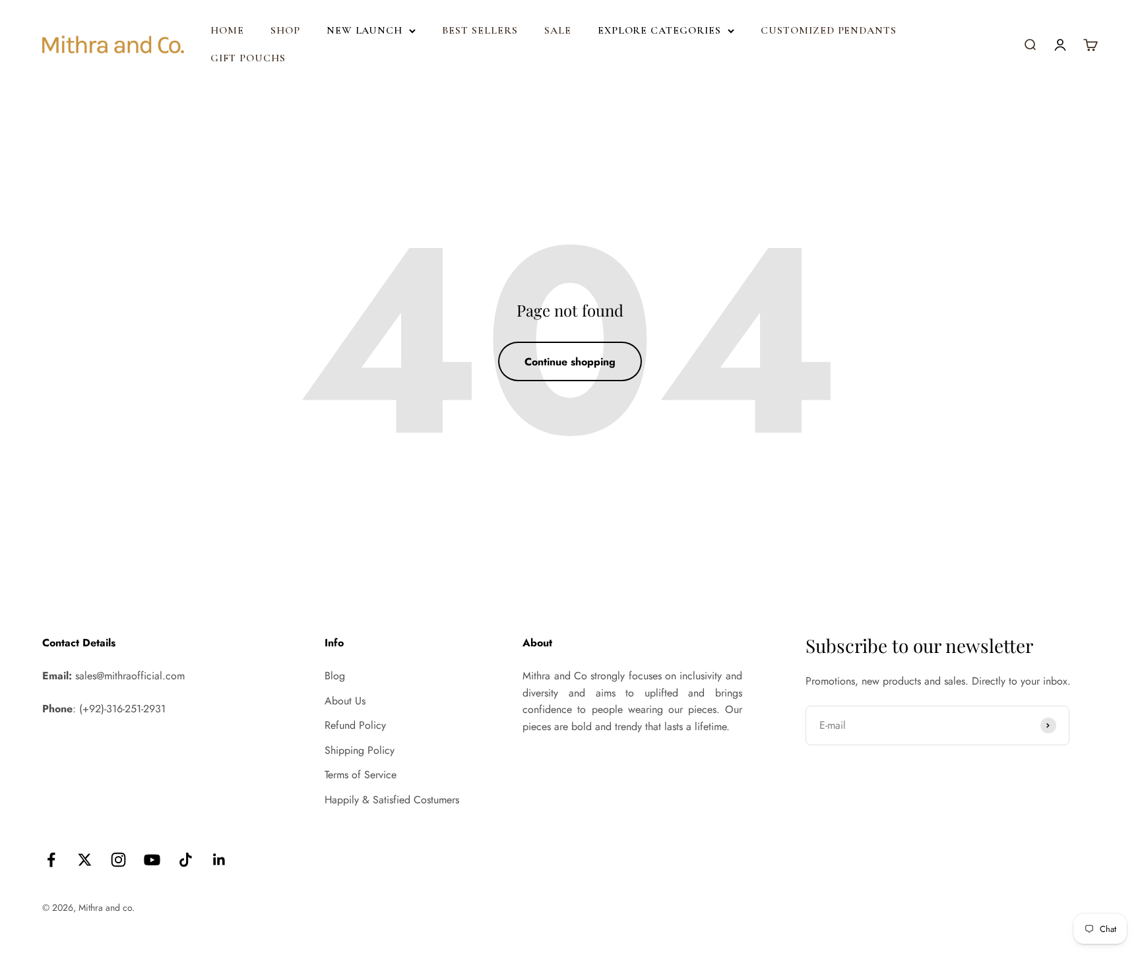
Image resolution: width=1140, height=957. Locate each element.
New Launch (365, 30)
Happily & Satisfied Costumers (392, 799)
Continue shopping (570, 361)
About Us (345, 700)
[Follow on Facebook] (51, 860)
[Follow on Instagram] (118, 860)
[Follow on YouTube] (152, 860)
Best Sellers (480, 30)
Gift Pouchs (248, 58)
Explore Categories (659, 30)
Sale (557, 30)
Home (227, 30)
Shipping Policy (360, 750)
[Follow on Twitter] (85, 860)
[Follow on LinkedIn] (219, 860)
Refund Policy (355, 725)
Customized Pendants (829, 30)
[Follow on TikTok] (186, 860)
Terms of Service (360, 774)
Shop (285, 30)
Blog (335, 675)
